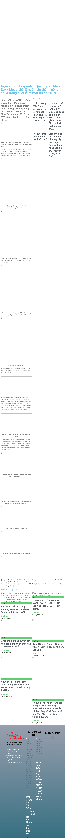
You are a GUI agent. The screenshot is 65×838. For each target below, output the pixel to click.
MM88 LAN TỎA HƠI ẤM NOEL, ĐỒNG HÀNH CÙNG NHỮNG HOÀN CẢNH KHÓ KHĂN (46, 604)
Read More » (5, 616)
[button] (52, 737)
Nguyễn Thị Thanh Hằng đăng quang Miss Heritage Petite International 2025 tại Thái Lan (16, 686)
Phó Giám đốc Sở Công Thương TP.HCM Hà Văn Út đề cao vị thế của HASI (15, 609)
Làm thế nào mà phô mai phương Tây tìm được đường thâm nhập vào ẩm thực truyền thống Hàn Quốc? (55, 145)
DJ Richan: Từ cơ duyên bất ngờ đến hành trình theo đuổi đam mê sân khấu (16, 643)
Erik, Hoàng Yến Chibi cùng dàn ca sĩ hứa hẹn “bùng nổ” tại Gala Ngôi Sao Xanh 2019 (40, 112)
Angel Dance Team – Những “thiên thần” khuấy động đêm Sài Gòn (48, 647)
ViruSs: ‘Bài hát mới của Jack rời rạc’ (40, 136)
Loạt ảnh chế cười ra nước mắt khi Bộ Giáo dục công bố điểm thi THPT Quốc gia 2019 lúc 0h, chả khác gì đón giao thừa (56, 116)
